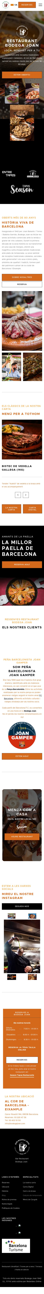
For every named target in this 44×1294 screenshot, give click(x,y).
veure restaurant (22, 837)
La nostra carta (29, 1183)
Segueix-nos (22, 906)
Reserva (22, 284)
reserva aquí (22, 564)
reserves (27, 5)
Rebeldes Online (34, 1281)
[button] (12, 5)
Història (5, 1191)
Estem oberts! (22, 75)
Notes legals (7, 1204)
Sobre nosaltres (22, 277)
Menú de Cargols (30, 1199)
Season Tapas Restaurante (22, 1075)
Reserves (22, 1060)
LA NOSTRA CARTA (11, 509)
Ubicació (5, 1187)
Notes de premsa (9, 1199)
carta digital (33, 509)
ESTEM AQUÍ (22, 756)
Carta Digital (28, 1187)
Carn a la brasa (29, 1191)
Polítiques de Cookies (11, 1208)
